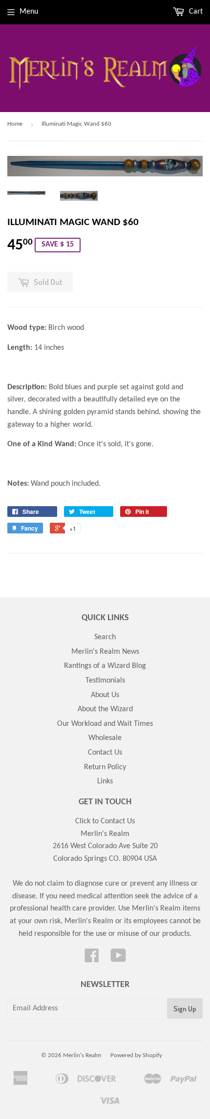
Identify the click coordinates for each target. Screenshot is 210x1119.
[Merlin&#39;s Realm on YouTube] (118, 959)
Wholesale (105, 738)
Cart (195, 12)
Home (14, 124)
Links (105, 781)
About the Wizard (105, 709)
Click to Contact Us (105, 821)
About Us (105, 695)
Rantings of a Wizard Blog (105, 666)
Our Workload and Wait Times (105, 724)
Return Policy (105, 767)
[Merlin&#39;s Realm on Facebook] (91, 959)
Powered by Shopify (136, 1055)
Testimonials (105, 680)
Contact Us (105, 753)
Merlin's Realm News (105, 652)
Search (105, 637)
